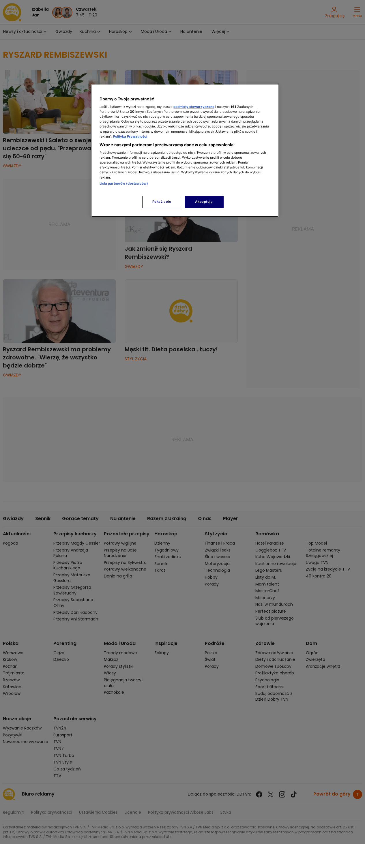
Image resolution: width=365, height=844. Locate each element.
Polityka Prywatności (130, 136)
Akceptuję (204, 202)
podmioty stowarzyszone (193, 107)
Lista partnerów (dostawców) (124, 183)
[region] (184, 151)
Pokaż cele (161, 202)
